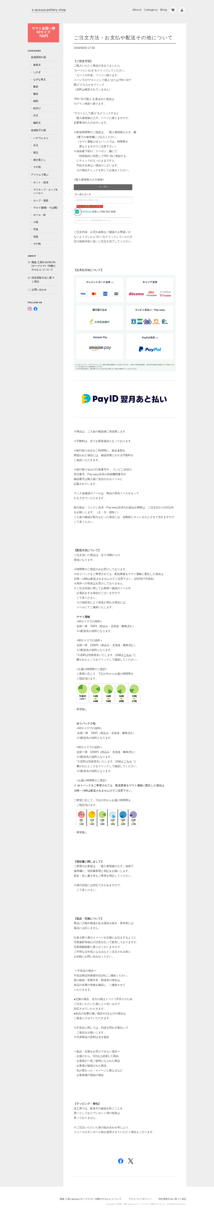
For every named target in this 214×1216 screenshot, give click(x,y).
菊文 (35, 152)
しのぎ (37, 72)
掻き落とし (39, 159)
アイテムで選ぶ (39, 174)
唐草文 (37, 64)
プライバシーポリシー (140, 1199)
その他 (37, 166)
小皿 (35, 222)
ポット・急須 (40, 182)
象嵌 (35, 86)
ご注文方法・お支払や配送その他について (123, 37)
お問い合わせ (39, 289)
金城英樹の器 (38, 57)
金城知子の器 (38, 130)
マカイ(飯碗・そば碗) (45, 207)
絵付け (37, 108)
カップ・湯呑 (40, 200)
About (137, 9)
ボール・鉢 (39, 214)
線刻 (35, 101)
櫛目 (35, 93)
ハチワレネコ (40, 138)
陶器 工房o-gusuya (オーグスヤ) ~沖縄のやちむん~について (43, 266)
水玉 (35, 115)
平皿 (35, 229)
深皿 (35, 236)
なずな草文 (39, 79)
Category (151, 9)
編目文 (37, 122)
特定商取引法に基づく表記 (43, 279)
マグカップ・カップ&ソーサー (45, 191)
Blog (163, 9)
